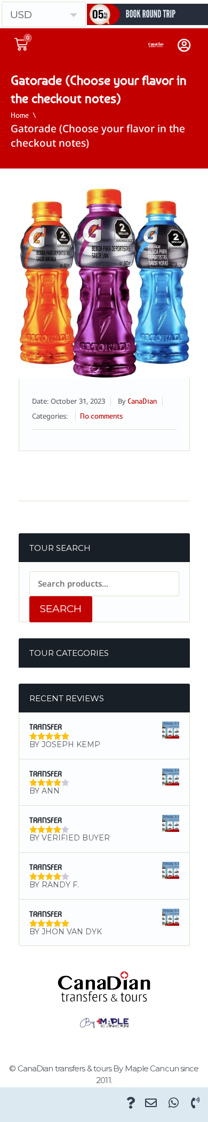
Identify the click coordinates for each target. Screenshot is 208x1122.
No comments (101, 415)
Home (20, 114)
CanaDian (142, 400)
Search (61, 609)
